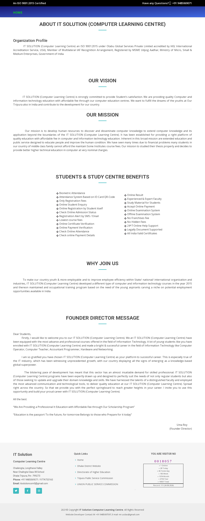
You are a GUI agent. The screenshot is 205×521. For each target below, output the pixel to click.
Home (80, 460)
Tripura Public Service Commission (95, 478)
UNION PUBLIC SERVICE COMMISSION (97, 484)
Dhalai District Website (89, 466)
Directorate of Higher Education (93, 472)
